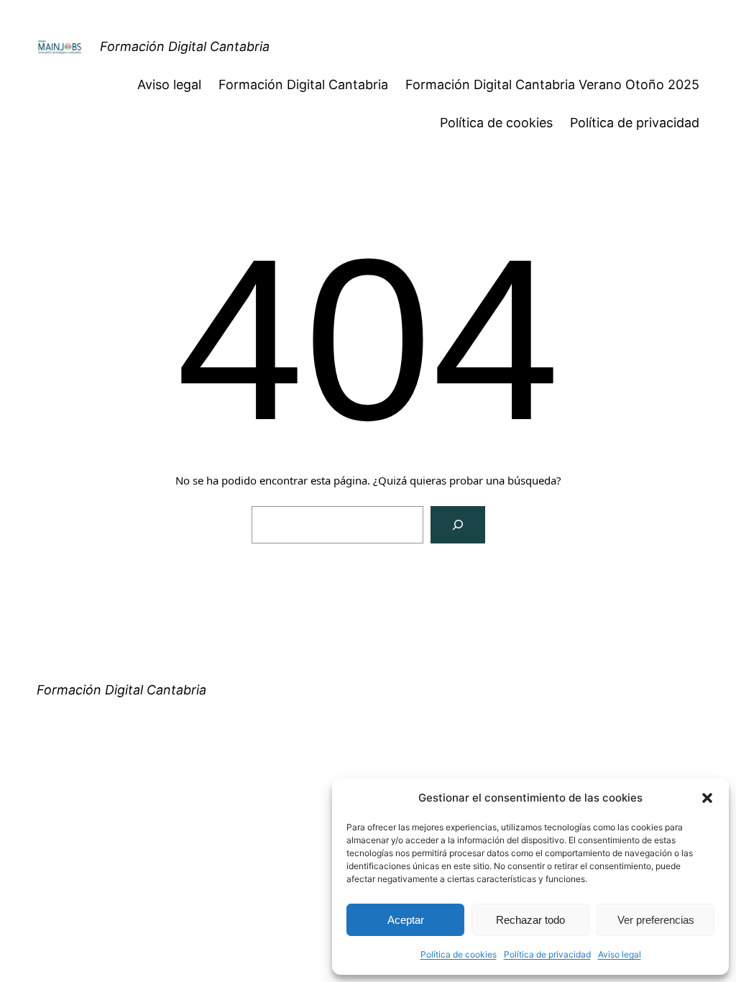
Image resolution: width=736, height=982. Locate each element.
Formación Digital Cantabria (185, 46)
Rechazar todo (530, 920)
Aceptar (405, 920)
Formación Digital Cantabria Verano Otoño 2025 (552, 84)
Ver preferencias (655, 920)
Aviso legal (619, 954)
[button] (707, 798)
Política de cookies (458, 954)
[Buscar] (458, 524)
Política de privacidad (547, 954)
